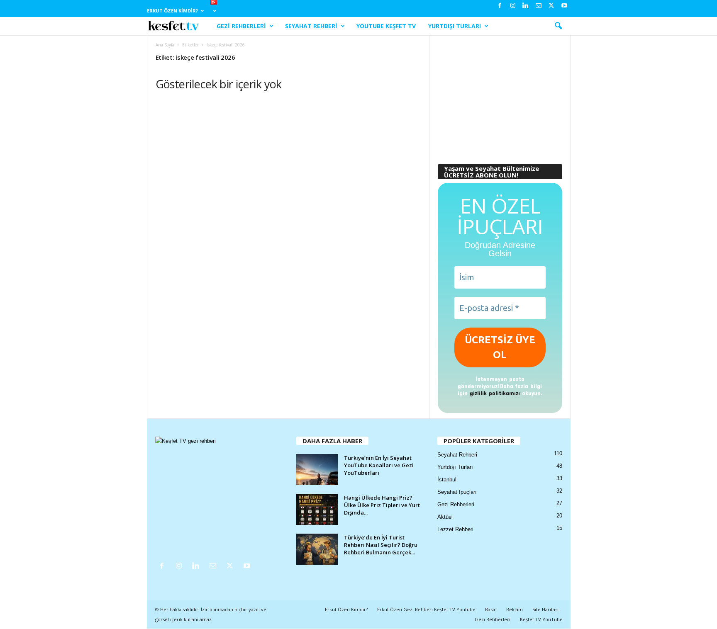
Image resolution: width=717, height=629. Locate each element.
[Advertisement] (499, 96)
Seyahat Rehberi (311, 26)
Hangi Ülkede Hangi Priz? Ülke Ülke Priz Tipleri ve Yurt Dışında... (382, 505)
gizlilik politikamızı (495, 392)
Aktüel (445, 517)
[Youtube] (564, 6)
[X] (551, 6)
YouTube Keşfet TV (386, 26)
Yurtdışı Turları (454, 26)
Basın (491, 609)
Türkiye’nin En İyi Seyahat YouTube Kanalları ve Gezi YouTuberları (379, 465)
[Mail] (539, 6)
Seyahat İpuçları (457, 492)
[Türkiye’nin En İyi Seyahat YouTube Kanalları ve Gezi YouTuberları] (317, 469)
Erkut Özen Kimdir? (172, 10)
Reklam (514, 609)
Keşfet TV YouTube (541, 619)
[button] (558, 26)
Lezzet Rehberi (455, 529)
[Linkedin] (526, 6)
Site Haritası (545, 609)
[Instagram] (513, 6)
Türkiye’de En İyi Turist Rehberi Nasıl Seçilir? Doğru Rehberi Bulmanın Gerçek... (380, 545)
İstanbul (446, 479)
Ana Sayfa (165, 45)
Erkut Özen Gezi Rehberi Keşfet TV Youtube (426, 609)
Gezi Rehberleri (241, 26)
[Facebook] (500, 6)
